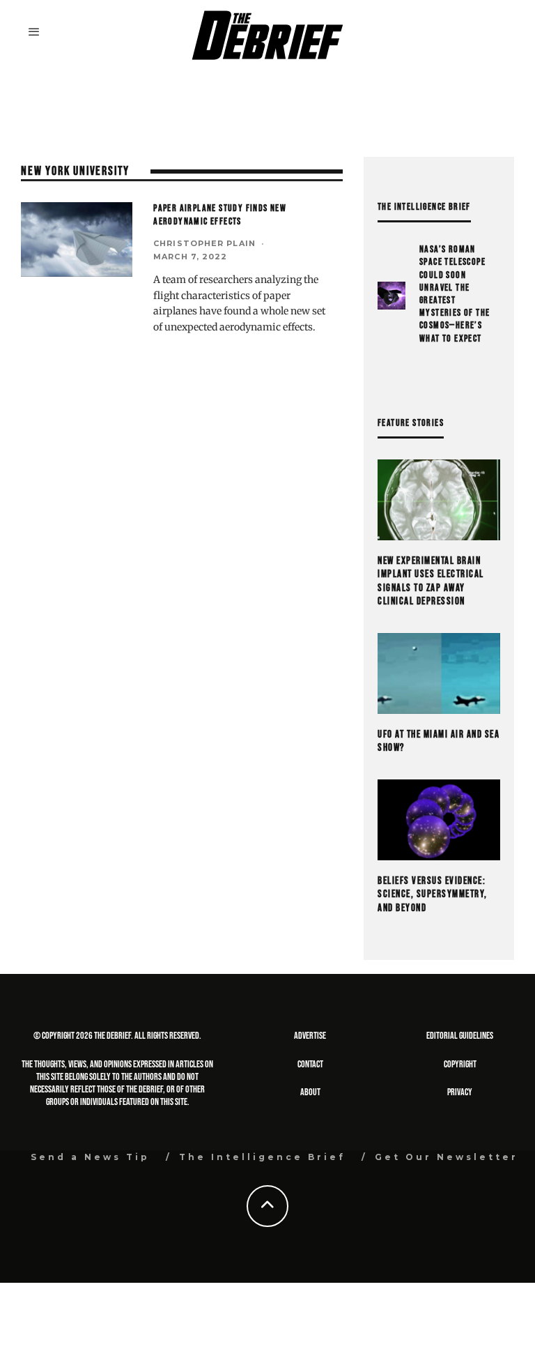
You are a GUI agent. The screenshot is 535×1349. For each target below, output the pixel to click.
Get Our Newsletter (446, 1157)
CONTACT (310, 1064)
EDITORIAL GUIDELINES (459, 1036)
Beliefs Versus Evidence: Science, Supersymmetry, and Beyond (433, 894)
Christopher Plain (204, 243)
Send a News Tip (90, 1157)
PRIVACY (459, 1092)
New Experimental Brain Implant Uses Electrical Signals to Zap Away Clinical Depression (431, 581)
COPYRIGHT (460, 1064)
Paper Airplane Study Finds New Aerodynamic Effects (219, 214)
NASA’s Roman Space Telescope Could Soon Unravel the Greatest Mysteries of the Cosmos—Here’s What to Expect (454, 293)
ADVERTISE (310, 1036)
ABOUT (310, 1092)
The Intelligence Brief (262, 1157)
